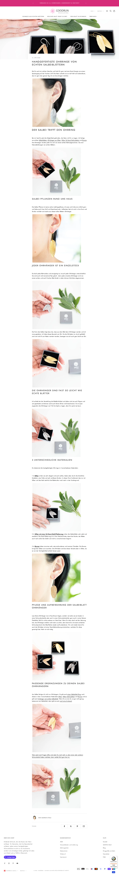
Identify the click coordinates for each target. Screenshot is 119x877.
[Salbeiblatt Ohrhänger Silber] (56, 305)
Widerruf (63, 854)
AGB (61, 842)
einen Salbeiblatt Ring (74, 694)
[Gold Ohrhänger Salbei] (56, 238)
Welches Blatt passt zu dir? (57, 16)
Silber (60, 697)
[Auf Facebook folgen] (5, 863)
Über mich (93, 16)
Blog (104, 848)
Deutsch (99, 11)
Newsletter (106, 854)
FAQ (104, 857)
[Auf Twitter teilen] (71, 826)
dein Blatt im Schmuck (78, 16)
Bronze (84, 140)
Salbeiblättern (43, 140)
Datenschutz (63, 851)
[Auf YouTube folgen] (17, 863)
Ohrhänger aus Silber (54, 140)
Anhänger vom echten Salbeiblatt (48, 699)
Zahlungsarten (64, 848)
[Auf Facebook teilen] (64, 826)
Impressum (63, 857)
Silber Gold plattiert (69, 697)
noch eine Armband (66, 701)
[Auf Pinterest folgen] (13, 863)
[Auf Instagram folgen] (9, 863)
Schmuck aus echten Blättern (33, 16)
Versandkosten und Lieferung (69, 845)
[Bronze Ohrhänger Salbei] (56, 172)
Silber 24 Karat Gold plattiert (71, 140)
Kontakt (105, 842)
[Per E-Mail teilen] (84, 826)
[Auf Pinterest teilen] (77, 826)
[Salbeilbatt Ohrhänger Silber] (56, 102)
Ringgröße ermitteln (109, 851)
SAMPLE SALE (107, 845)
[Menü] (116, 857)
